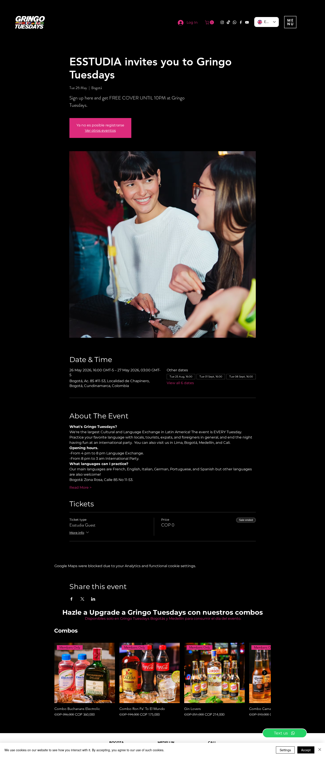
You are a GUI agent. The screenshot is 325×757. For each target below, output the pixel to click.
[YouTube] (247, 22)
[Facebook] (241, 22)
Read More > (80, 487)
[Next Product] (264, 672)
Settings (285, 750)
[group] (162, 680)
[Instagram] (222, 22)
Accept (306, 750)
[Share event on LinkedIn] (93, 599)
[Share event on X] (82, 599)
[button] (210, 22)
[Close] (319, 749)
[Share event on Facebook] (71, 599)
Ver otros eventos (100, 130)
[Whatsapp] (234, 22)
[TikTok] (228, 22)
